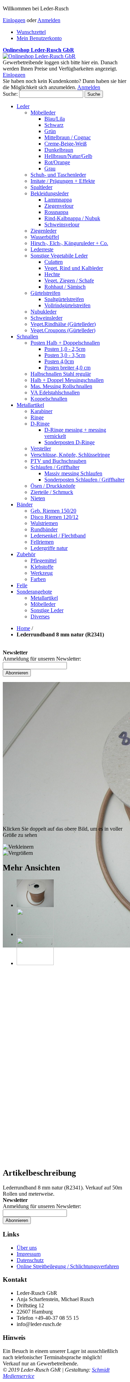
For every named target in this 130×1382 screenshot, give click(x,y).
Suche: (10, 94)
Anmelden (48, 20)
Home (23, 628)
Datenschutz (30, 1260)
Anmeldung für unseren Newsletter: (42, 659)
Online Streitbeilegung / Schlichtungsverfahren (68, 1266)
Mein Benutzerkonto (39, 38)
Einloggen (14, 20)
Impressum (29, 1254)
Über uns (27, 1248)
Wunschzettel (31, 32)
